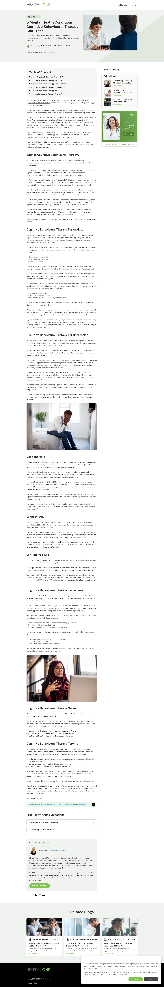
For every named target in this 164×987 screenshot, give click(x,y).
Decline (151, 979)
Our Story (134, 5)
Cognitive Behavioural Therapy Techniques (46, 87)
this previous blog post (64, 240)
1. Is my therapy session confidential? (44, 822)
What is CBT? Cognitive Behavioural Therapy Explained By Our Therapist (122, 101)
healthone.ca (122, 5)
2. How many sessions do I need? (42, 830)
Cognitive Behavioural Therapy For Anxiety (46, 80)
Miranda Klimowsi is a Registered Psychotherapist (45, 132)
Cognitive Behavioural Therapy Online (44, 91)
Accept (136, 979)
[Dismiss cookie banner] (157, 960)
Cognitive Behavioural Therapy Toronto (45, 94)
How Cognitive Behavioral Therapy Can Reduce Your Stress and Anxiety (122, 91)
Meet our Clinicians (39, 886)
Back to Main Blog (111, 70)
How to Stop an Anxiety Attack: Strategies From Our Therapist (122, 82)
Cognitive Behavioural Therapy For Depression (48, 84)
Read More (117, 86)
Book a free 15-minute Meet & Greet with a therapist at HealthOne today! (58, 805)
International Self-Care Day (39, 103)
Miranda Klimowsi (58, 850)
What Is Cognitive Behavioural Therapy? (45, 77)
